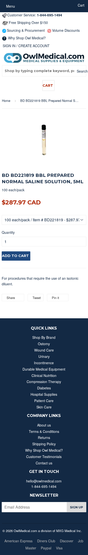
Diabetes (44, 387)
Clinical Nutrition (44, 375)
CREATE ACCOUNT (34, 45)
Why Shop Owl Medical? (26, 37)
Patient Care (44, 400)
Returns (44, 437)
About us (44, 425)
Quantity (8, 232)
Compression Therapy (44, 381)
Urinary (44, 356)
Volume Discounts (66, 30)
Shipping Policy (44, 443)
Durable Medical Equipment (43, 369)
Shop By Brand (43, 337)
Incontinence (44, 362)
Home (6, 100)
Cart (48, 85)
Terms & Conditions (44, 431)
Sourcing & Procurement (26, 30)
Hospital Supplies (44, 394)
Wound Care (44, 350)
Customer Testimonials (44, 456)
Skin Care (44, 407)
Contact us (44, 462)
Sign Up (76, 507)
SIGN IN (9, 45)
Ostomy (44, 343)
